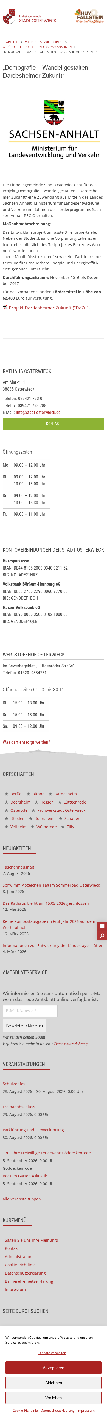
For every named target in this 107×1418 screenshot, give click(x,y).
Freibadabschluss (19, 1106)
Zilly (70, 826)
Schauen (71, 818)
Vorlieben (53, 1398)
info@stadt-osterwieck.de (38, 412)
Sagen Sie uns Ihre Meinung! (31, 1240)
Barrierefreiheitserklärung (29, 1281)
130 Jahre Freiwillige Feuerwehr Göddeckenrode (47, 1152)
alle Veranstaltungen (22, 1199)
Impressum (86, 1410)
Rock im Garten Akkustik (25, 1176)
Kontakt (53, 423)
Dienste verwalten (52, 1353)
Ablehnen (53, 1382)
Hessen (46, 802)
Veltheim (18, 826)
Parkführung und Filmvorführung (33, 1129)
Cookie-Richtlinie (25, 1410)
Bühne (37, 793)
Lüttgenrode (74, 802)
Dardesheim (65, 793)
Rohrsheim (44, 818)
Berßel (15, 793)
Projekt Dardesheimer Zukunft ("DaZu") (49, 308)
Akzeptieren (53, 1367)
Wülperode (46, 826)
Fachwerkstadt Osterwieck (60, 810)
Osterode (18, 810)
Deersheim (19, 802)
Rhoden (17, 818)
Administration (18, 1256)
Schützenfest (15, 1083)
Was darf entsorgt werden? (26, 742)
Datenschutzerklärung (58, 1410)
